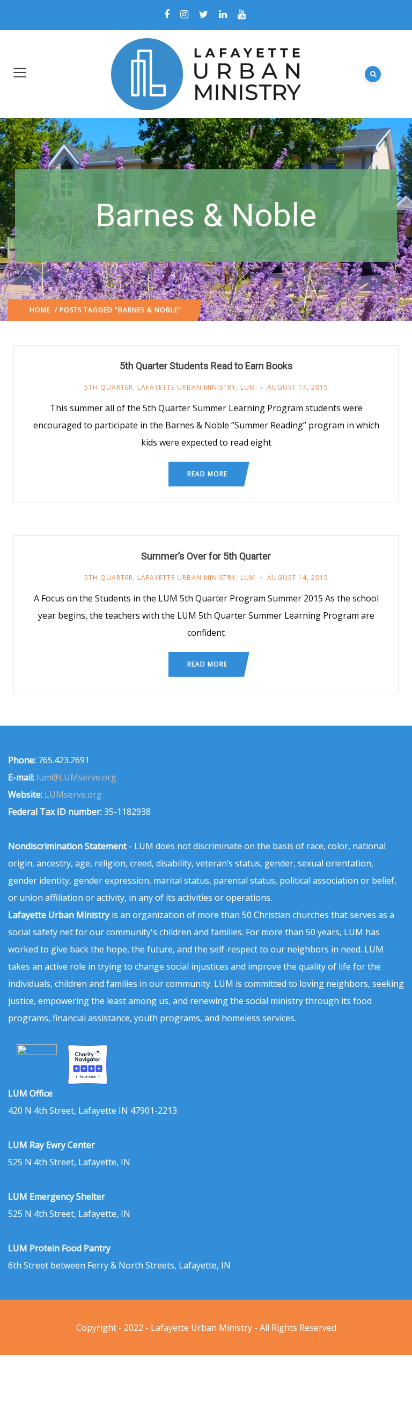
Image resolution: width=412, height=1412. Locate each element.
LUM (247, 387)
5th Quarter (108, 387)
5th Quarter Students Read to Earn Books (206, 365)
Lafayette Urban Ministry (186, 387)
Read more (207, 473)
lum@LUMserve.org (76, 777)
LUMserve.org (73, 794)
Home (40, 309)
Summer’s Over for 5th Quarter (206, 556)
